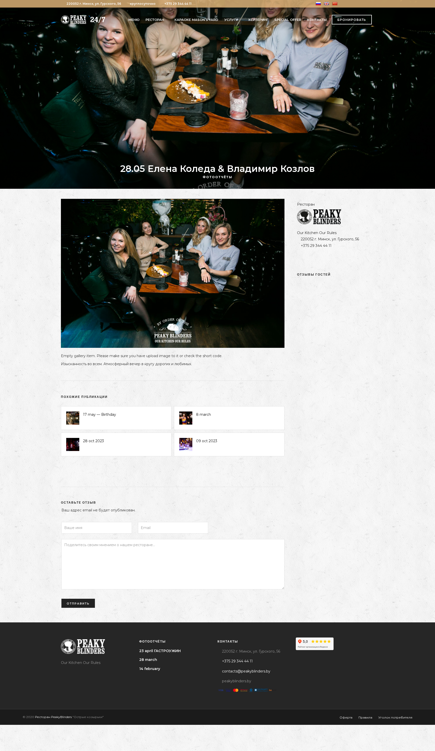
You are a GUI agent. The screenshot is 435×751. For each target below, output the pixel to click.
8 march (203, 414)
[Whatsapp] (373, 4)
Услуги (231, 20)
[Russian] (318, 3)
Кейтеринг (258, 20)
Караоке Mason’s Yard (196, 20)
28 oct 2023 (93, 441)
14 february (149, 668)
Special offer (287, 20)
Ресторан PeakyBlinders (53, 717)
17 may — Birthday (99, 414)
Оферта (346, 717)
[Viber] (366, 4)
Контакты (317, 20)
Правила (365, 717)
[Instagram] (354, 4)
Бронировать (351, 20)
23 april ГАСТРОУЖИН (160, 651)
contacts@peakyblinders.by (246, 671)
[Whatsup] (331, 259)
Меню (133, 20)
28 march (148, 659)
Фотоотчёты (217, 177)
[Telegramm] (360, 4)
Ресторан (155, 20)
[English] (326, 3)
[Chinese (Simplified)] (334, 3)
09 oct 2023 (206, 441)
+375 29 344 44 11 (178, 4)
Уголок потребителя (395, 717)
